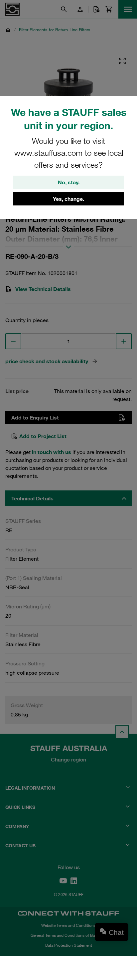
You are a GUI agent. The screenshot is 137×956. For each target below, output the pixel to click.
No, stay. (68, 182)
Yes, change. (68, 199)
